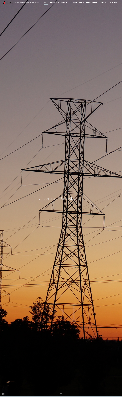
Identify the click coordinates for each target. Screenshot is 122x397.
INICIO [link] (46, 2)
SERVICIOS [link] (64, 2)
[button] (120, 2)
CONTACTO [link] (103, 2)
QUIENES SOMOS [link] (78, 2)
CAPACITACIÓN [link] (91, 2)
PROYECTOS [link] (54, 2)
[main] (65, 198)
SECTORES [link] (113, 2)
